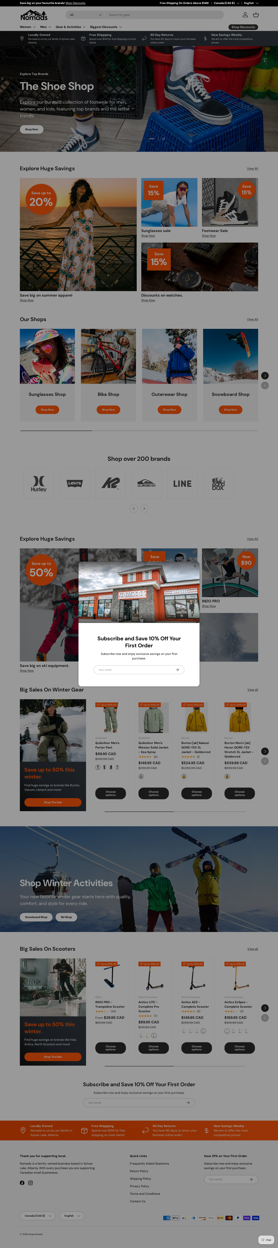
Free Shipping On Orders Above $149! (184, 3)
